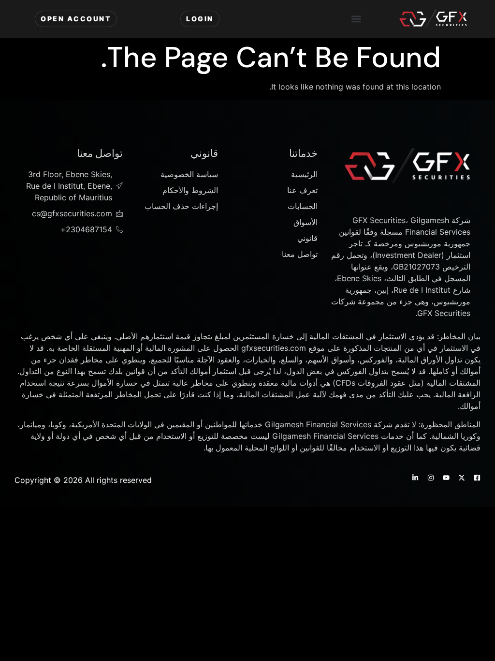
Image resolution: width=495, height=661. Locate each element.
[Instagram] (430, 477)
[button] (356, 19)
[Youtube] (446, 477)
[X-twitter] (461, 477)
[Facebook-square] (477, 477)
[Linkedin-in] (415, 477)
